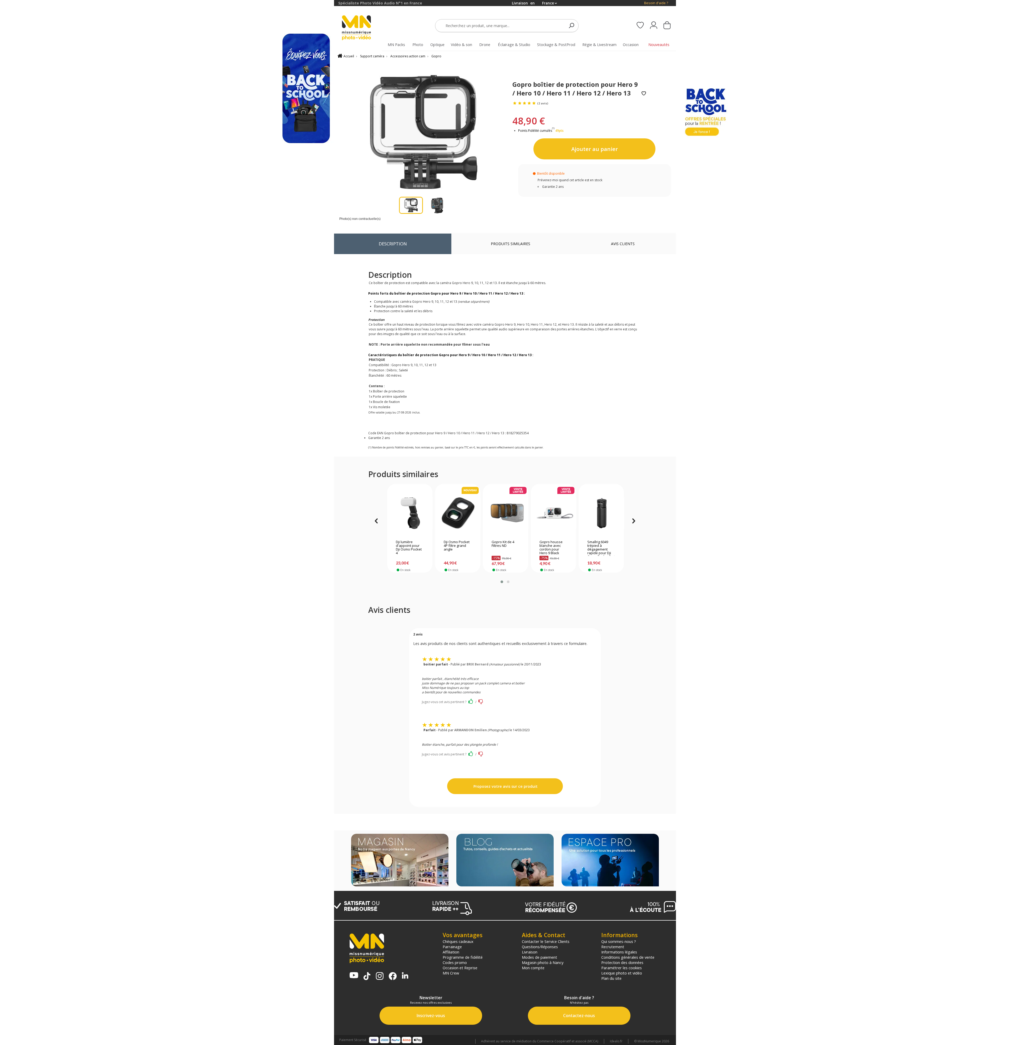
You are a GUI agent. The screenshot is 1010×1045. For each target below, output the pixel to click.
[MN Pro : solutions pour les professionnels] (610, 860)
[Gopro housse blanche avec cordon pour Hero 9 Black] (553, 513)
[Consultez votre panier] (667, 25)
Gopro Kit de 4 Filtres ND (503, 544)
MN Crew (451, 973)
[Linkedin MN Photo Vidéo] (405, 976)
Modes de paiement (539, 957)
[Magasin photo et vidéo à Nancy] (399, 860)
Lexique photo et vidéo (621, 973)
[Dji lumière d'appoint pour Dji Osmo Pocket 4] (410, 513)
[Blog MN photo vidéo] (505, 860)
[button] (502, 581)
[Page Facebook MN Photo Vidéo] (393, 976)
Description (393, 244)
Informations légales (619, 952)
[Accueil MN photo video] (362, 28)
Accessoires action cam (407, 56)
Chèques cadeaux (458, 941)
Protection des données (622, 962)
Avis (623, 243)
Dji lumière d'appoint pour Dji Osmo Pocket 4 (409, 547)
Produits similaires (510, 243)
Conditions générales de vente (627, 957)
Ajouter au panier (594, 149)
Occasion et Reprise (460, 967)
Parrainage (452, 946)
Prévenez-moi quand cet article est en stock (570, 180)
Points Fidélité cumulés (535, 130)
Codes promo (455, 962)
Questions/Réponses (540, 946)
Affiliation (451, 952)
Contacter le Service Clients (545, 941)
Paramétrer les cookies (621, 967)
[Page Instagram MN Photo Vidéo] (379, 976)
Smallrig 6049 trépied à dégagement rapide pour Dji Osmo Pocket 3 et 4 (601, 548)
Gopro (436, 56)
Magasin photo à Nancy (542, 962)
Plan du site (611, 978)
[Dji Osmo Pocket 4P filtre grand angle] (458, 513)
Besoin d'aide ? (656, 3)
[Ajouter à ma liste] (644, 94)
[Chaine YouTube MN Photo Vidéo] (354, 975)
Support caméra (372, 56)
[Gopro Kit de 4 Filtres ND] (506, 513)
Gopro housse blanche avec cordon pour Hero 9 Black (551, 547)
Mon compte (533, 967)
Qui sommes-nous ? (618, 941)
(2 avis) (542, 103)
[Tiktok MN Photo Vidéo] (366, 976)
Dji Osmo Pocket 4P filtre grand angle (456, 546)
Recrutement (612, 946)
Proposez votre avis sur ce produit (505, 786)
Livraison (529, 952)
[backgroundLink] (167, 522)
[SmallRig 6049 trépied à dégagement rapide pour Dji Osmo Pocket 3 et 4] (601, 513)
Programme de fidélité (463, 957)
